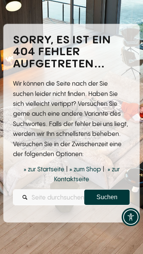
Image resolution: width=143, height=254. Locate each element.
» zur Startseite (44, 169)
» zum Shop (85, 169)
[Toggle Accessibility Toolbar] (130, 217)
